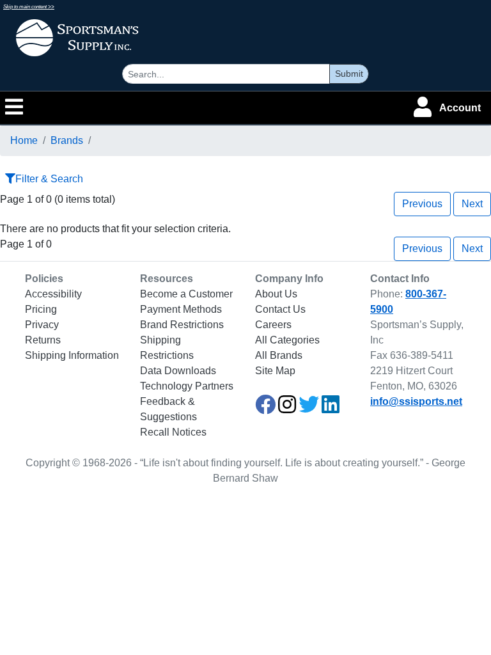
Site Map (275, 370)
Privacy (42, 324)
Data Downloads (178, 370)
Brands (67, 140)
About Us (276, 293)
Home (24, 140)
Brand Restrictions (182, 324)
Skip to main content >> (28, 7)
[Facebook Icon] (265, 408)
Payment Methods (181, 309)
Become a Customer (186, 293)
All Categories (287, 340)
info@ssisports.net (416, 401)
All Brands (278, 355)
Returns (43, 340)
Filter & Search (49, 178)
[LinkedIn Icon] (330, 408)
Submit (349, 73)
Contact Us (280, 309)
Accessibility (53, 293)
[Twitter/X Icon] (309, 408)
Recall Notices (173, 432)
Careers (273, 324)
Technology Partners (186, 386)
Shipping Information (72, 355)
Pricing (41, 309)
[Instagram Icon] (287, 408)
